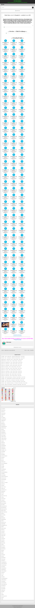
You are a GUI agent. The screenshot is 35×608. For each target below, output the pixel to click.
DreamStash (3, 451)
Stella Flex (20, 347)
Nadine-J (2, 520)
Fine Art (2, 460)
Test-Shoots (3, 566)
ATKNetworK (3, 420)
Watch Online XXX (4, 584)
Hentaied (2, 485)
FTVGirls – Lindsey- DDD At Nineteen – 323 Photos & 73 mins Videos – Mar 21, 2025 (13, 384)
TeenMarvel (3, 560)
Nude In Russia (3, 528)
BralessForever (3, 433)
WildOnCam (3, 590)
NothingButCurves (4, 525)
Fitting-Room (3, 461)
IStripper (2, 492)
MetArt (17, 347)
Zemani (2, 597)
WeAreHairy (3, 587)
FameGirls (2, 457)
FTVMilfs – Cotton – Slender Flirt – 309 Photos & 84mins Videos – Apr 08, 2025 (12, 356)
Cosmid (2, 441)
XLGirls (2, 594)
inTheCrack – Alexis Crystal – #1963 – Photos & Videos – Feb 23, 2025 (11, 372)
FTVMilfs (2, 466)
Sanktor (2, 544)
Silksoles (2, 550)
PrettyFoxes (3, 538)
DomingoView (3, 448)
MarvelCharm (3, 501)
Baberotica (3, 423)
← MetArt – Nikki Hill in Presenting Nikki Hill (8, 350)
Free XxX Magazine (4, 463)
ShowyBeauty (3, 548)
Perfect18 (2, 532)
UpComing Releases (4, 578)
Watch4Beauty (3, 585)
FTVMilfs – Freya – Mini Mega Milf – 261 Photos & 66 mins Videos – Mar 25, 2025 (13, 378)
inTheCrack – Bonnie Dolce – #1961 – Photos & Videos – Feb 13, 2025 (11, 375)
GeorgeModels (3, 469)
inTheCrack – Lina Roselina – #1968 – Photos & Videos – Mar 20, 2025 (11, 365)
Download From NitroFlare (17, 334)
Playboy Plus (3, 535)
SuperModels (3, 557)
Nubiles (2, 526)
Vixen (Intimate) (3, 582)
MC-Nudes (3, 504)
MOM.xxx (2, 513)
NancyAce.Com (3, 522)
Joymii (2, 494)
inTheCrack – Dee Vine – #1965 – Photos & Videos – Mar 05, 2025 (11, 369)
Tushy (2, 575)
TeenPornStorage (4, 563)
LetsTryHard (3, 498)
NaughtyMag (3, 523)
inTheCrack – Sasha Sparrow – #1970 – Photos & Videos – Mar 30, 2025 (11, 362)
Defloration (3, 442)
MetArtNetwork (3, 507)
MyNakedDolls (3, 519)
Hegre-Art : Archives (4, 482)
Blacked (2, 429)
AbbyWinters (3, 410)
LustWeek (2, 500)
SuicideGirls (3, 554)
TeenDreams (3, 559)
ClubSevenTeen (3, 436)
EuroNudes (3, 454)
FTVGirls (2, 464)
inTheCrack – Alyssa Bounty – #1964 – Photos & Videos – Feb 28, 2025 (11, 371)
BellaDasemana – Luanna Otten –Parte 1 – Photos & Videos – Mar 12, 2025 (12, 359)
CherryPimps (3, 435)
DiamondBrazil (3, 445)
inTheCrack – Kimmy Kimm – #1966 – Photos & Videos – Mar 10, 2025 (11, 368)
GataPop (2, 467)
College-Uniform (3, 438)
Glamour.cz (3, 470)
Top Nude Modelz (17, 1)
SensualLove (3, 547)
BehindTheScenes (4, 426)
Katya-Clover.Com (4, 495)
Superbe (2, 556)
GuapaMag (3, 473)
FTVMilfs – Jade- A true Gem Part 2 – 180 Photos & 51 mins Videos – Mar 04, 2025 (13, 381)
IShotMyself (3, 491)
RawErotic (2, 541)
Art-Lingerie (3, 417)
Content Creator (3, 439)
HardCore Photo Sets (4, 476)
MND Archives (3, 510)
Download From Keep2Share (17, 335)
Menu (3, 4)
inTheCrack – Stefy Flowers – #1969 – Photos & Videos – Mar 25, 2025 (11, 363)
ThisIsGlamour (3, 569)
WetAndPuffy (3, 588)
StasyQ (2, 553)
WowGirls (2, 591)
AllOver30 (2, 411)
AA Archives (3, 408)
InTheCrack (3, 488)
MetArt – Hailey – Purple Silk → (29, 350)
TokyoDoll (2, 572)
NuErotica (2, 529)
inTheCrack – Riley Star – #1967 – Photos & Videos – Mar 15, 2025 (11, 366)
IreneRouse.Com (3, 489)
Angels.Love (3, 414)
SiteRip (2, 551)
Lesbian (2, 497)
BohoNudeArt (3, 432)
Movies (2, 516)
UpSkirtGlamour (3, 579)
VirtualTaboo (3, 581)
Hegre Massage (3, 479)
